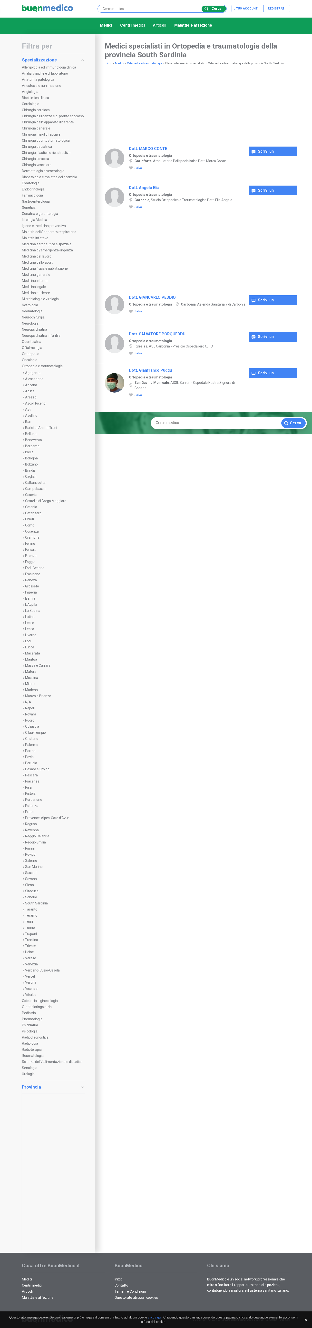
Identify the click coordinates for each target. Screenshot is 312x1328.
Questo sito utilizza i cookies (136, 1297)
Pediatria (29, 1013)
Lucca (29, 647)
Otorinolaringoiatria (37, 1007)
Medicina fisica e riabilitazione (45, 268)
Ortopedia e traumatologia (42, 366)
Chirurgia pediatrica (37, 147)
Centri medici (132, 25)
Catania (31, 507)
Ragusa (31, 824)
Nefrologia (30, 305)
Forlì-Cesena (34, 568)
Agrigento (32, 373)
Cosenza (32, 531)
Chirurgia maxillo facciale (41, 134)
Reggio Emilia (35, 842)
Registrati (276, 8)
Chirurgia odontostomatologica (46, 140)
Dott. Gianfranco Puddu (150, 370)
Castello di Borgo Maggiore (45, 501)
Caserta (31, 495)
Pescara (31, 775)
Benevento (33, 440)
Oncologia (29, 360)
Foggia (30, 562)
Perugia (31, 763)
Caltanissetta (35, 483)
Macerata (32, 653)
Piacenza (32, 781)
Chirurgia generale (36, 128)
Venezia (31, 964)
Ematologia (30, 183)
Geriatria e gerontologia (40, 214)
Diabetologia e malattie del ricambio (49, 177)
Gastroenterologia (36, 201)
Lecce (29, 623)
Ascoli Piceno (35, 403)
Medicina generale (36, 275)
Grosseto (32, 586)
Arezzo (31, 397)
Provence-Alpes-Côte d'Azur (47, 818)
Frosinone (32, 574)
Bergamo (32, 446)
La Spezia (32, 611)
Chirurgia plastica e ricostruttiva (46, 153)
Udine (29, 952)
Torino (30, 928)
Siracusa (32, 891)
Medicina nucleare (36, 293)
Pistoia (30, 793)
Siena (29, 885)
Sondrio (31, 897)
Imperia (31, 592)
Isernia (30, 598)
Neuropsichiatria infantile (41, 335)
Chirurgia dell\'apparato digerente (48, 122)
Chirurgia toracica (35, 159)
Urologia (28, 1074)
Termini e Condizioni (130, 1291)
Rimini (30, 848)
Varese (30, 958)
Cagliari (31, 476)
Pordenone (33, 800)
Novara (30, 714)
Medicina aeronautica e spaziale (46, 244)
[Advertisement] (53, 1170)
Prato (29, 812)
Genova (31, 580)
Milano (30, 684)
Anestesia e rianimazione (41, 86)
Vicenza (31, 989)
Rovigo (30, 854)
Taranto (31, 909)
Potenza (31, 806)
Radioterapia (32, 1049)
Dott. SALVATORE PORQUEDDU (157, 334)
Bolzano (31, 464)
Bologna (31, 458)
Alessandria (34, 379)
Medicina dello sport (37, 262)
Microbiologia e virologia (40, 299)
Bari (28, 422)
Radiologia (30, 1043)
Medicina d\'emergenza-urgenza (47, 250)
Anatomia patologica (38, 79)
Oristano (31, 739)
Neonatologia (32, 311)
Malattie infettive (35, 238)
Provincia (31, 1087)
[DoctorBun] (47, 8)
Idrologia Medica (34, 220)
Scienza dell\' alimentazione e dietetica (52, 1062)
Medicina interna (35, 281)
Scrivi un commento (268, 152)
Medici (106, 25)
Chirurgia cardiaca (36, 110)
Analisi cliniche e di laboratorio (45, 73)
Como (29, 525)
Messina (31, 678)
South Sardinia (36, 903)
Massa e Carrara (37, 665)
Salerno (31, 860)
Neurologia (30, 323)
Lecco (29, 629)
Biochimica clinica (35, 98)
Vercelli (30, 976)
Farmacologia (32, 195)
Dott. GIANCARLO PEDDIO (152, 297)
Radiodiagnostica (35, 1037)
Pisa (28, 787)
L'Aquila (31, 604)
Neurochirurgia (33, 317)
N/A (28, 702)
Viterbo (30, 995)
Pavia (29, 757)
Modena (31, 690)
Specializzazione (39, 59)
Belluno (31, 434)
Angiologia (30, 92)
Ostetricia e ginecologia (40, 1001)
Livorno (30, 635)
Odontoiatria (31, 342)
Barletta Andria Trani (41, 428)
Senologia (29, 1068)
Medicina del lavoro (36, 256)
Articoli (159, 25)
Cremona (32, 537)
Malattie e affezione (193, 25)
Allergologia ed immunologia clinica (49, 67)
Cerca (216, 8)
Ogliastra (32, 726)
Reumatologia (33, 1056)
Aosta (29, 391)
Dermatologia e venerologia (43, 171)
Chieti (29, 519)
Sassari (31, 873)
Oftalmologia (32, 348)
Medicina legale (34, 287)
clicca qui (154, 1317)
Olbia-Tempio (35, 732)
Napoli (30, 708)
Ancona (31, 385)
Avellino (31, 415)
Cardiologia (30, 104)
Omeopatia (30, 354)
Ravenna (32, 830)
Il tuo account (245, 8)
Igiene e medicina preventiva (44, 226)
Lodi (28, 641)
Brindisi (30, 470)
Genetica (29, 207)
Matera (30, 672)
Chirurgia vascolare (36, 165)
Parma (30, 751)
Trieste (30, 946)
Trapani (31, 934)
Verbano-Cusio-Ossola (42, 970)
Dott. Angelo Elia (144, 187)
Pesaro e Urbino (37, 769)
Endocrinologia (33, 189)
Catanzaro (33, 513)
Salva (138, 168)
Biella (29, 452)
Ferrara (30, 550)
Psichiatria (30, 1025)
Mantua (31, 659)
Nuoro (29, 720)
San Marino (34, 867)
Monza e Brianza (38, 696)
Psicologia (30, 1031)
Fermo (30, 543)
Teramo (31, 915)
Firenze (31, 556)
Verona (30, 982)
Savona (31, 879)
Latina (30, 617)
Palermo (31, 745)
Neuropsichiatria (34, 329)
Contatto (121, 1285)
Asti (28, 409)
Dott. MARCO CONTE (148, 148)
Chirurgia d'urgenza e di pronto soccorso (53, 116)
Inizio (108, 63)
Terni (29, 921)
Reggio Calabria (37, 836)
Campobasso (35, 489)
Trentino (31, 940)
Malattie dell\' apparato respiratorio (49, 232)
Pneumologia (32, 1019)
